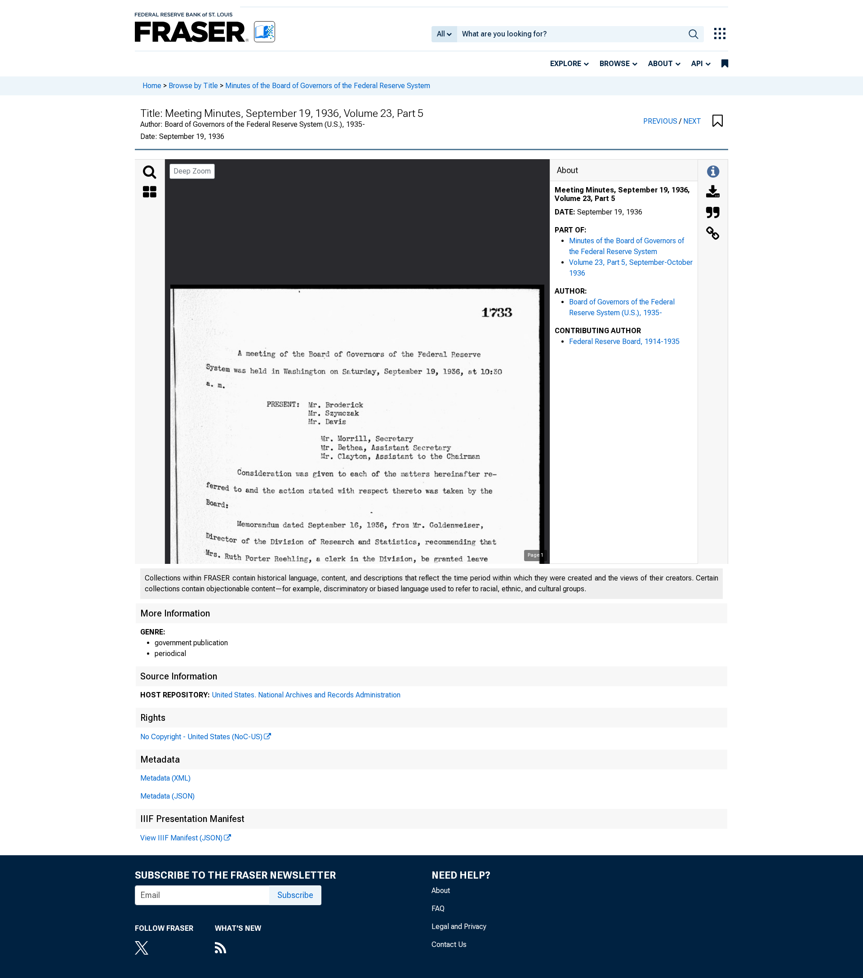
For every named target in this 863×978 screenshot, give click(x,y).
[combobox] (570, 34)
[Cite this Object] (712, 213)
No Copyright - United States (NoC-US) (201, 736)
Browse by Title (193, 85)
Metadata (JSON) (167, 796)
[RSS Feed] (238, 948)
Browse (615, 63)
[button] (717, 121)
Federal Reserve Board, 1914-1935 (624, 341)
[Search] (149, 172)
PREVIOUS (661, 121)
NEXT (692, 121)
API (697, 63)
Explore (565, 63)
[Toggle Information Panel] (713, 172)
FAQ (438, 908)
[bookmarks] (724, 63)
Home (151, 85)
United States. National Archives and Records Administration (306, 695)
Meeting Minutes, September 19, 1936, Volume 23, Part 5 (622, 194)
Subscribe (295, 895)
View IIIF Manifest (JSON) (181, 838)
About (660, 63)
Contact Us (449, 944)
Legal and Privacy (459, 926)
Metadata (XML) (165, 778)
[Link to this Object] (712, 234)
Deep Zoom (192, 171)
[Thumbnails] (149, 193)
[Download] (712, 193)
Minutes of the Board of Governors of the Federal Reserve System (327, 85)
